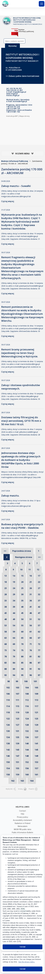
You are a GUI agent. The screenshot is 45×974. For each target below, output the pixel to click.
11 (29, 569)
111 (17, 700)
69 (14, 644)
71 (31, 644)
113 (36, 700)
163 (22, 780)
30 (22, 594)
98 (8, 681)
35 (22, 600)
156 (27, 768)
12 (38, 569)
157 (36, 768)
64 (14, 638)
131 (17, 731)
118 (8, 712)
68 (5, 644)
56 (31, 625)
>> (39, 557)
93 (5, 675)
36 (31, 600)
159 (17, 774)
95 (22, 675)
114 (8, 706)
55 (22, 625)
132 (27, 731)
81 (31, 656)
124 (27, 718)
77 (39, 650)
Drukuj (20, 789)
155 (17, 768)
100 (26, 681)
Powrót (31, 789)
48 (5, 619)
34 (14, 600)
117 (36, 706)
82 (39, 656)
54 (14, 625)
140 (27, 743)
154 (8, 768)
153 (36, 762)
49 (14, 619)
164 (31, 780)
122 (8, 718)
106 (8, 693)
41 (31, 606)
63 (5, 638)
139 (17, 743)
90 (22, 669)
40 (22, 606)
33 (5, 600)
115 (17, 706)
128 (27, 725)
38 (5, 606)
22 (39, 582)
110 (8, 700)
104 (27, 687)
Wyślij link (9, 789)
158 (8, 774)
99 (17, 681)
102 (8, 687)
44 (14, 613)
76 (31, 650)
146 (8, 756)
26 (31, 588)
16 (31, 575)
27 (39, 588)
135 (17, 737)
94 (14, 675)
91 (31, 669)
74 (14, 650)
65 (22, 638)
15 (22, 575)
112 (27, 700)
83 (5, 662)
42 (39, 606)
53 (5, 625)
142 (8, 749)
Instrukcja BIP (12, 116)
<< (5, 551)
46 (31, 613)
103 (17, 687)
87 (39, 662)
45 (22, 613)
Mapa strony (24, 116)
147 (17, 756)
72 (39, 644)
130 (8, 731)
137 (36, 737)
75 (22, 650)
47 (39, 613)
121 (36, 712)
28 (5, 594)
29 (14, 594)
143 (17, 749)
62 (39, 631)
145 (36, 749)
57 (39, 625)
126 (8, 725)
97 (39, 675)
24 (14, 588)
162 (12, 780)
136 (27, 737)
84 (14, 662)
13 (5, 575)
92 (39, 669)
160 (27, 774)
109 (36, 693)
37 (39, 600)
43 (5, 613)
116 (27, 706)
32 (39, 594)
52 (39, 619)
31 (31, 594)
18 (5, 582)
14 (14, 575)
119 (17, 712)
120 (27, 712)
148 (27, 756)
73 (5, 650)
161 (36, 774)
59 (14, 631)
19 (14, 582)
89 (14, 669)
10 (21, 569)
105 (36, 687)
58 (5, 631)
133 (36, 731)
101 (35, 681)
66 (31, 638)
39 (14, 606)
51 (31, 619)
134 (8, 737)
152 (27, 762)
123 (17, 718)
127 (17, 725)
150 (8, 762)
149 (36, 756)
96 (31, 675)
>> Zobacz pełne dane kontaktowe (22, 76)
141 (36, 743)
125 (36, 718)
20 (22, 582)
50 (22, 619)
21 (31, 582)
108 (27, 693)
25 (22, 588)
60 (22, 631)
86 (31, 662)
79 (14, 656)
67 (39, 638)
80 (22, 656)
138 (8, 743)
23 (5, 588)
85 (22, 662)
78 (5, 656)
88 (5, 669)
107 (17, 693)
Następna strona (23, 557)
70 (22, 644)
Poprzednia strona (21, 551)
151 (17, 762)
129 (36, 725)
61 (31, 631)
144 (27, 749)
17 (39, 575)
